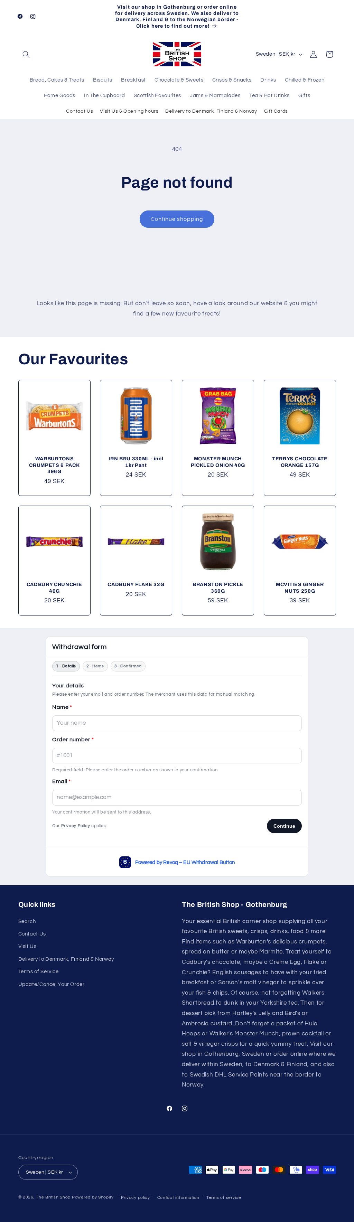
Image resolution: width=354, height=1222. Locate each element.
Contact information (178, 1198)
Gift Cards (276, 111)
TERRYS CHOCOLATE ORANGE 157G (300, 462)
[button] (26, 54)
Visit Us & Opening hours (129, 111)
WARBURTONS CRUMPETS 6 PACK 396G (54, 465)
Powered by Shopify (93, 1197)
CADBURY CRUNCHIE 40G (54, 588)
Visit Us (27, 946)
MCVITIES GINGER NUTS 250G (300, 588)
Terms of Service (38, 971)
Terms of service (223, 1198)
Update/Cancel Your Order (51, 984)
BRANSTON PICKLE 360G (218, 588)
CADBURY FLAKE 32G (136, 585)
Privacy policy (135, 1198)
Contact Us (79, 111)
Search (27, 921)
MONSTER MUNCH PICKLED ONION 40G (218, 462)
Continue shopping (177, 219)
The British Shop (53, 1197)
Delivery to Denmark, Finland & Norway (211, 111)
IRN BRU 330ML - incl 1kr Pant (136, 462)
